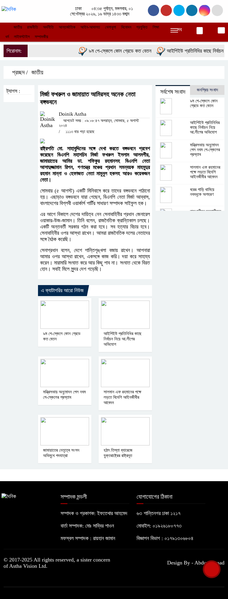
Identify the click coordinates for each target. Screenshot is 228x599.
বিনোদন (126, 27)
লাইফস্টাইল (22, 37)
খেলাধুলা (110, 27)
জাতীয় (18, 27)
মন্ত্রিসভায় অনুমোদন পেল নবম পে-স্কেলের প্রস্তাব (205, 150)
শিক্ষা (156, 27)
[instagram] (179, 10)
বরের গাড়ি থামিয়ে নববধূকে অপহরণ (202, 192)
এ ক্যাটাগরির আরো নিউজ (62, 290)
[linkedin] (191, 10)
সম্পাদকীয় (41, 37)
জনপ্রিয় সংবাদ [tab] (207, 89)
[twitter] (166, 10)
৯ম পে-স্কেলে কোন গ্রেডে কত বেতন (115, 51)
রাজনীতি (32, 27)
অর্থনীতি (48, 27)
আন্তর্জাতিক (67, 27)
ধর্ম (7, 37)
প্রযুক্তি (142, 27)
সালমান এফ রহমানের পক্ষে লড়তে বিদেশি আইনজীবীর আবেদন (122, 397)
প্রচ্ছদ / (19, 72)
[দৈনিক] (8, 9)
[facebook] (153, 10)
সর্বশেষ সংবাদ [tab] (172, 91)
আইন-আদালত (90, 27)
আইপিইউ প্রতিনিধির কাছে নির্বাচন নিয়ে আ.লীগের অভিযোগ (123, 339)
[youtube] (204, 10)
